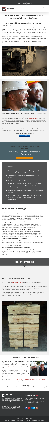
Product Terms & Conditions (39, 420)
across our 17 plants (16, 188)
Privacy (25, 420)
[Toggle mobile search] (43, 7)
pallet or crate (19, 379)
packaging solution (33, 118)
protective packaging (13, 366)
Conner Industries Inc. (12, 420)
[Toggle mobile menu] (46, 7)
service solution (41, 379)
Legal (32, 420)
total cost (34, 381)
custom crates (26, 288)
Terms (28, 420)
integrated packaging (29, 379)
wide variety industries (17, 282)
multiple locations (8, 129)
